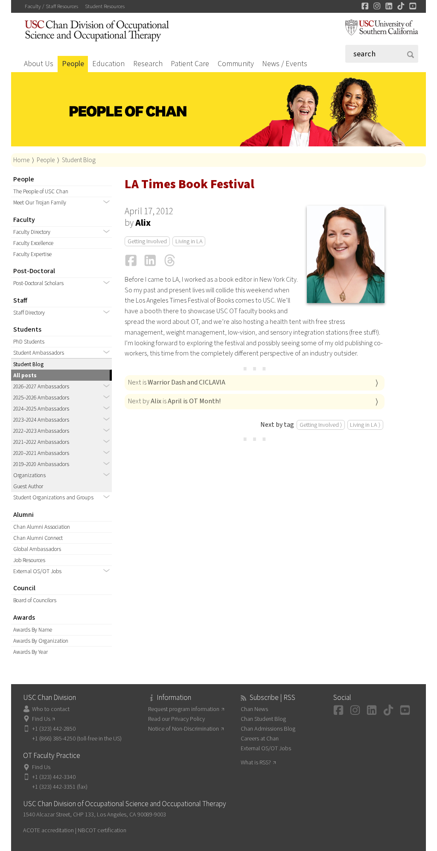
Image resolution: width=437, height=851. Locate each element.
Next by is (174, 401)
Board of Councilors (34, 600)
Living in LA (189, 241)
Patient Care (190, 63)
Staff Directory (29, 313)
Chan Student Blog (263, 718)
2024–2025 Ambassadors (41, 409)
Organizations (29, 475)
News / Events (284, 63)
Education (108, 63)
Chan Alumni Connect (38, 538)
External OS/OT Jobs (37, 571)
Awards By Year (30, 652)
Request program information (183, 709)
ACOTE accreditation (48, 830)
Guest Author (28, 486)
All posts (25, 375)
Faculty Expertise (32, 254)
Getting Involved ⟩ (321, 424)
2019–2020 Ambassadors (41, 464)
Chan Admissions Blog (268, 728)
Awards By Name (32, 630)
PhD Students (28, 342)
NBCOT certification (102, 830)
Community (236, 63)
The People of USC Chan (40, 191)
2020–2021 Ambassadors (41, 453)
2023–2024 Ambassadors (41, 420)
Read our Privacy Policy (176, 718)
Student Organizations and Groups (53, 497)
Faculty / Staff (51, 6)
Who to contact (50, 709)
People (73, 63)
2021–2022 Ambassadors (41, 442)
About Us (38, 63)
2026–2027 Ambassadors (41, 386)
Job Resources (29, 560)
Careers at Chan (260, 738)
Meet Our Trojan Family (39, 202)
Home (21, 160)
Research (148, 63)
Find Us (41, 718)
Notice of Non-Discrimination (183, 728)
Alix (143, 223)
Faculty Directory (31, 232)
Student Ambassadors (38, 353)
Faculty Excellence (33, 243)
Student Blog (79, 160)
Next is (176, 382)
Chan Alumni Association (41, 527)
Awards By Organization (40, 641)
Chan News (254, 709)
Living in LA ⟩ (365, 424)
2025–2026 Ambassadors (41, 397)
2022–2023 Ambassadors (41, 431)
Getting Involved (147, 241)
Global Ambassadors (37, 549)
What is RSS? (256, 762)
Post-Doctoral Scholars (38, 283)
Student (105, 6)
